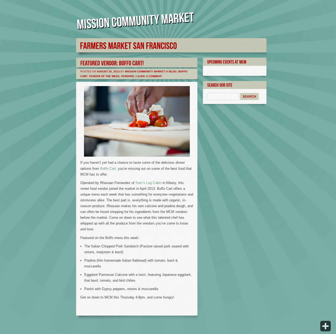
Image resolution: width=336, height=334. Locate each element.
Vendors (127, 76)
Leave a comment (149, 76)
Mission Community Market (145, 71)
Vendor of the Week (104, 76)
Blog (173, 71)
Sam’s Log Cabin (148, 183)
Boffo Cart (108, 169)
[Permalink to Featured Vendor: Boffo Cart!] (112, 62)
